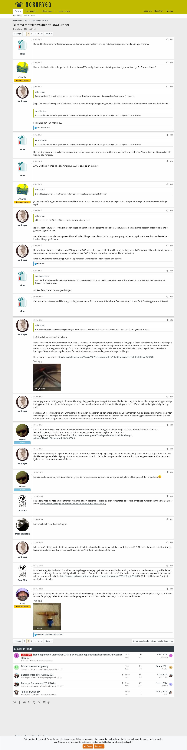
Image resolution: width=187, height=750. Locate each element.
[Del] (167, 39)
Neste (47, 34)
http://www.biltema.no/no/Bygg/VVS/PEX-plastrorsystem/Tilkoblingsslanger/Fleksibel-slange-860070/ (106, 357)
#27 (171, 211)
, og (50, 634)
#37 (171, 519)
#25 (171, 161)
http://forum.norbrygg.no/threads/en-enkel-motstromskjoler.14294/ (72, 503)
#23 (171, 86)
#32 (171, 397)
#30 (171, 297)
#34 (171, 449)
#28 (171, 245)
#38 (171, 542)
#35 (171, 472)
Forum (18, 11)
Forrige (18, 34)
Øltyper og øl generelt (48, 677)
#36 (171, 496)
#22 (171, 62)
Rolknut (165, 686)
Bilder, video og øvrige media (48, 669)
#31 (171, 320)
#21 (171, 39)
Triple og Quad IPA (30, 692)
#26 (171, 184)
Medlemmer (47, 11)
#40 (171, 589)
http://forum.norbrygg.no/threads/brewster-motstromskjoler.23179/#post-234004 (99, 576)
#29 (171, 271)
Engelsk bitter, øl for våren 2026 (37, 675)
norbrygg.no (64, 11)
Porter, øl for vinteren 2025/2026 (38, 683)
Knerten (165, 669)
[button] (38, 11)
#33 (171, 425)
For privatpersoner (45, 661)
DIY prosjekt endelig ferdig (34, 666)
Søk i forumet (29, 16)
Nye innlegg (30, 11)
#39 (171, 566)
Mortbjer (24, 669)
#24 (171, 135)
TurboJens (24, 661)
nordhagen (19, 29)
